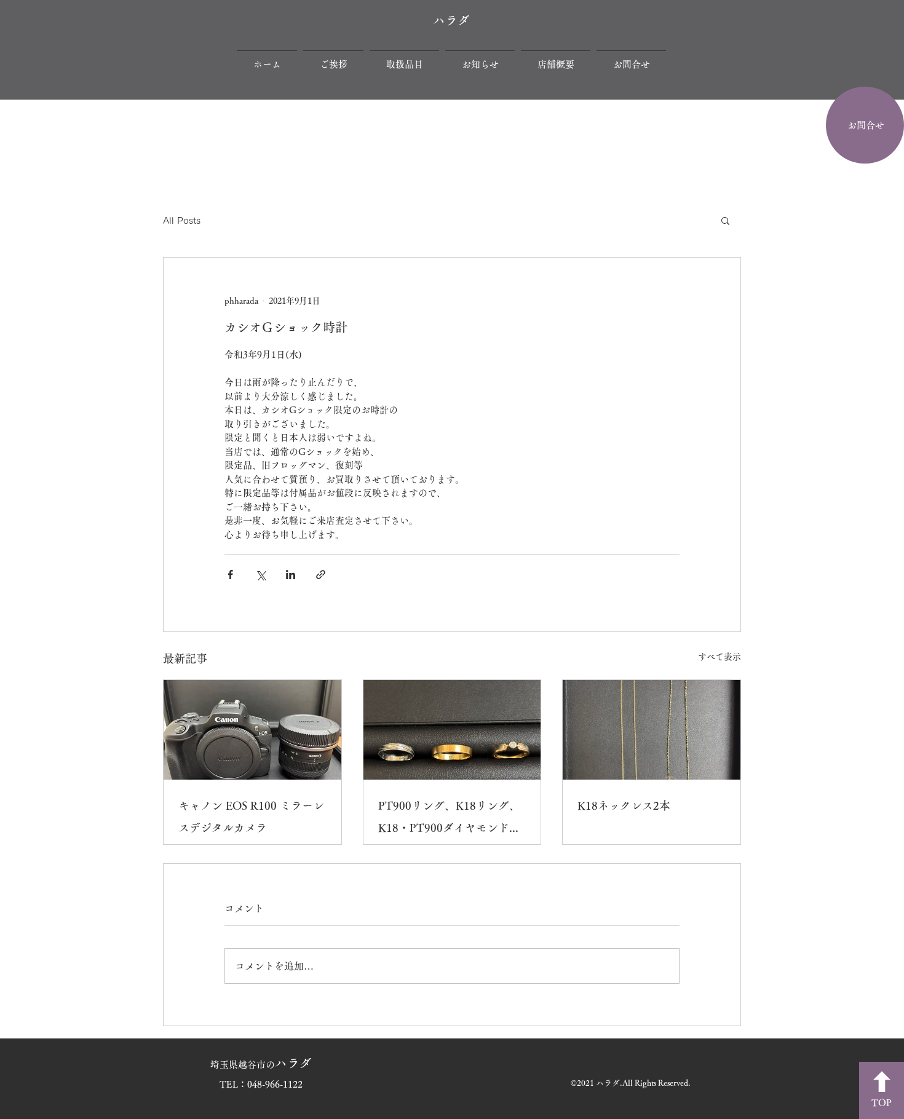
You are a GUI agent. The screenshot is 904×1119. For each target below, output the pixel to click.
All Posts (181, 220)
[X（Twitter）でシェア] (260, 574)
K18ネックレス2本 (623, 805)
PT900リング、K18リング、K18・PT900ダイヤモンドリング (449, 819)
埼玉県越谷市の (261, 1064)
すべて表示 (719, 656)
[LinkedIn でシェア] (290, 574)
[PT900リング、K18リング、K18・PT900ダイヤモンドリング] (452, 730)
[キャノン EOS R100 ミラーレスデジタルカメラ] (252, 730)
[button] (725, 220)
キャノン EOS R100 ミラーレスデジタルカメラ (251, 816)
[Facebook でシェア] (230, 574)
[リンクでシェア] (321, 574)
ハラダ (451, 20)
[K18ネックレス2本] (651, 730)
